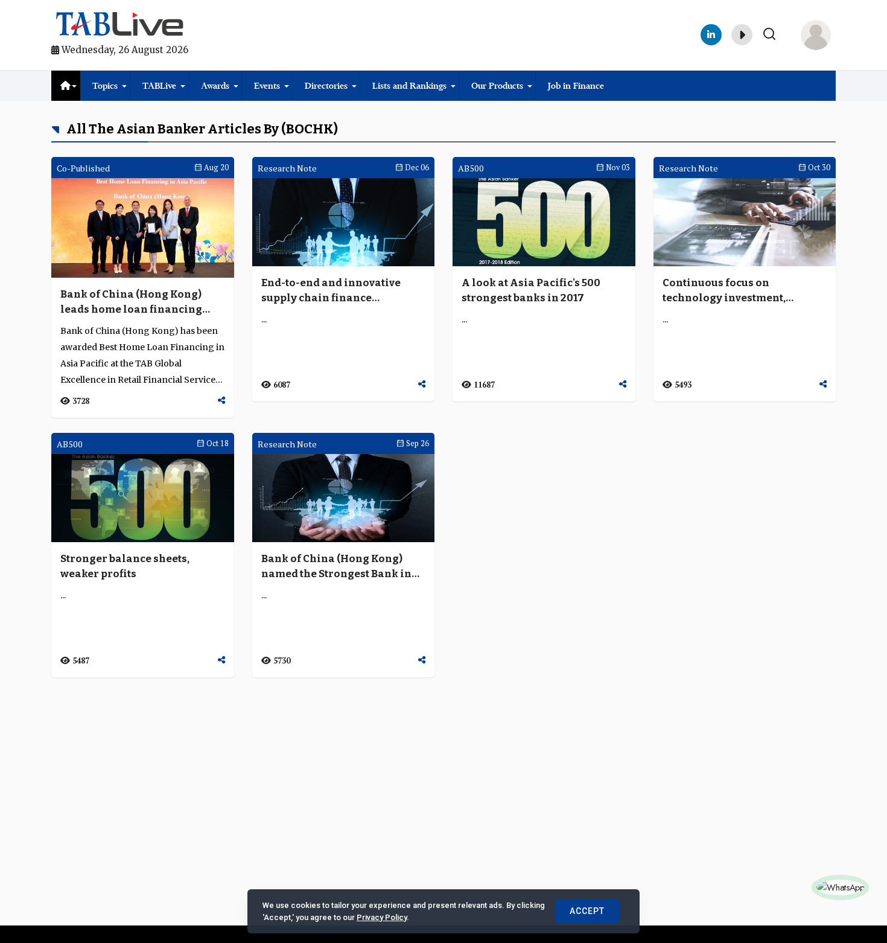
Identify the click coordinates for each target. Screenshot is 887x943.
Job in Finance (576, 85)
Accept (587, 911)
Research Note (287, 168)
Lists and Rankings (409, 85)
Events (267, 85)
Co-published (83, 168)
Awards (215, 85)
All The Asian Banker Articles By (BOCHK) (201, 129)
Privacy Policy (382, 917)
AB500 (471, 168)
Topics (105, 85)
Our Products (497, 85)
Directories (326, 85)
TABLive (159, 85)
